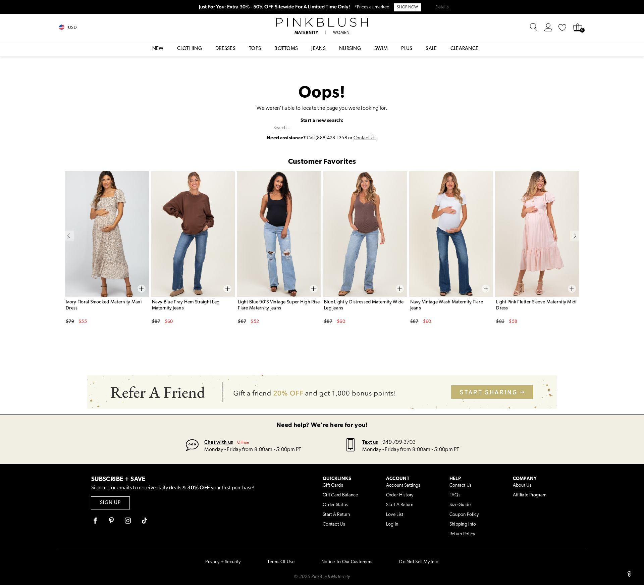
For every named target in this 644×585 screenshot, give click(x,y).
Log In (392, 524)
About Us (522, 485)
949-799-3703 (399, 442)
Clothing (189, 48)
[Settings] (548, 27)
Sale (431, 48)
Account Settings (403, 485)
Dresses (225, 48)
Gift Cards (333, 485)
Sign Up (110, 502)
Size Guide (460, 504)
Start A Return (336, 514)
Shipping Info (462, 524)
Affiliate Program (530, 495)
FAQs (455, 495)
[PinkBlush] (322, 22)
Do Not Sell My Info (418, 562)
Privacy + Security (222, 562)
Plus (406, 48)
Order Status (335, 504)
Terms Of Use (280, 562)
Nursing (350, 48)
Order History (400, 495)
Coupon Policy (464, 514)
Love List (395, 514)
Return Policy (462, 534)
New (158, 48)
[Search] (534, 27)
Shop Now (407, 7)
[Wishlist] (562, 27)
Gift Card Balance (340, 495)
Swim (381, 48)
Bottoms (286, 48)
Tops (255, 48)
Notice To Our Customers (346, 562)
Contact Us (365, 138)
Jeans (318, 48)
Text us (370, 442)
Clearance (464, 48)
